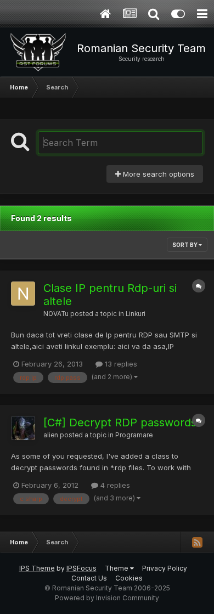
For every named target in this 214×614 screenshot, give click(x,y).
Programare (134, 435)
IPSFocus (81, 568)
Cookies (129, 578)
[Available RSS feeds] (197, 542)
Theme (117, 568)
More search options (157, 174)
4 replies (114, 485)
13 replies (120, 363)
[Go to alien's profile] (23, 428)
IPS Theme (37, 568)
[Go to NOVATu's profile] (23, 293)
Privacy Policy (164, 568)
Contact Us (89, 578)
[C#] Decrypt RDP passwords (119, 422)
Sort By (185, 244)
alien (50, 435)
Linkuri (135, 314)
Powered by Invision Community (107, 598)
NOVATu (56, 314)
